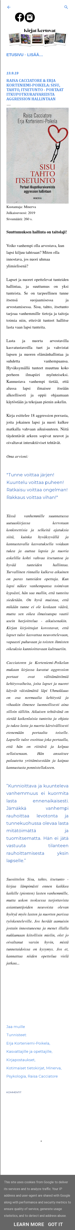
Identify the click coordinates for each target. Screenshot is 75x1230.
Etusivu (14, 55)
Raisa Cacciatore (43, 1076)
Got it (55, 1224)
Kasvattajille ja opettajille (29, 1051)
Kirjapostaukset (20, 1060)
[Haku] (66, 6)
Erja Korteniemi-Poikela (27, 1043)
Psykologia (16, 1076)
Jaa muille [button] (15, 1027)
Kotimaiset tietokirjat (25, 1068)
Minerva (53, 1068)
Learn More (29, 1224)
